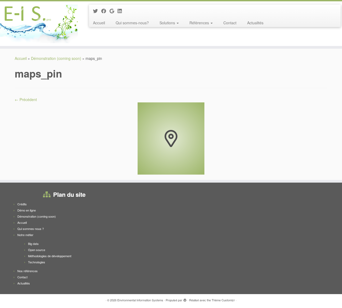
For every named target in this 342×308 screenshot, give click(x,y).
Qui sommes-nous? (132, 22)
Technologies (36, 262)
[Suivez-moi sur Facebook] (105, 10)
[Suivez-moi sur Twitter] (97, 10)
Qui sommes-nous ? (30, 228)
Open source (36, 250)
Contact (229, 22)
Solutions (168, 22)
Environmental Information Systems (140, 300)
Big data (33, 243)
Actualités (255, 22)
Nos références (27, 271)
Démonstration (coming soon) (56, 58)
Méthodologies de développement (49, 256)
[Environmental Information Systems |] (39, 23)
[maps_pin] (171, 138)
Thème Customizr (223, 300)
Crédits (22, 204)
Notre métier (25, 235)
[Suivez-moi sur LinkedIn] (121, 10)
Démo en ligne (26, 210)
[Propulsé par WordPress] (185, 299)
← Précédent (26, 99)
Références (199, 22)
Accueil (99, 22)
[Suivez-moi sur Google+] (114, 10)
